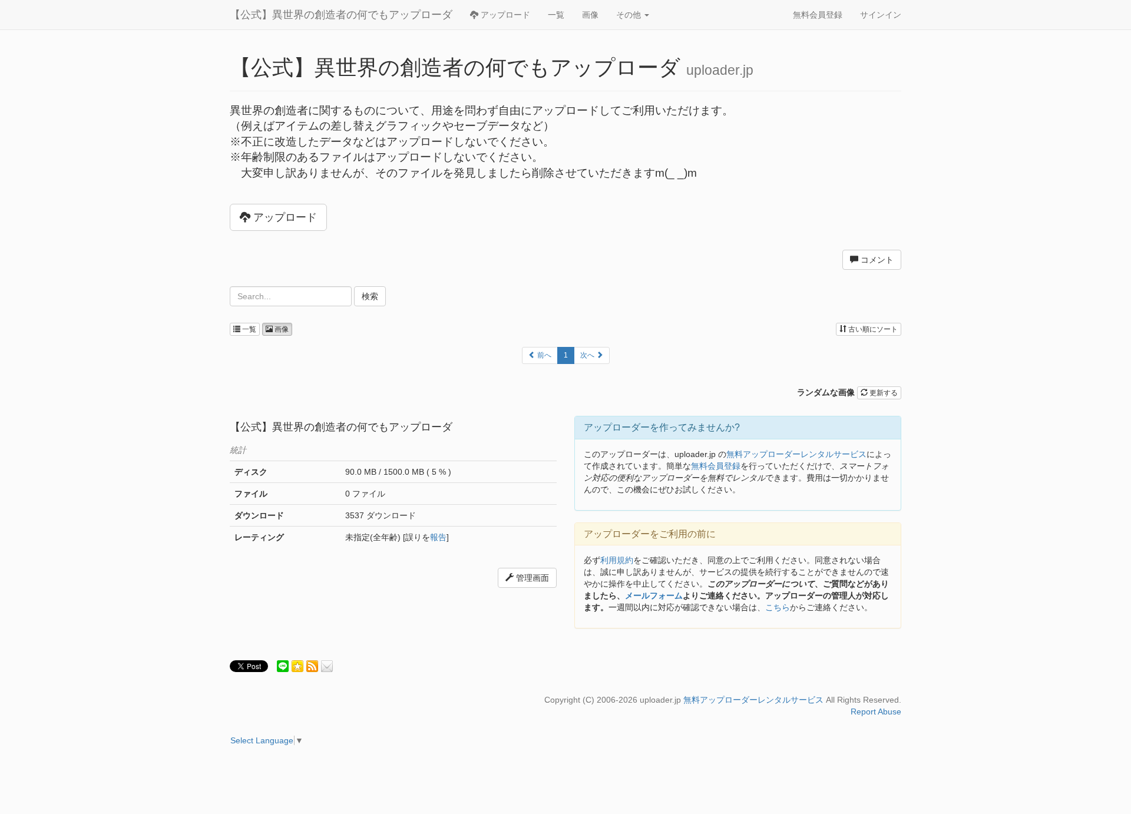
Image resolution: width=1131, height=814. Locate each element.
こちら (777, 607)
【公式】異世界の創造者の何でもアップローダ (341, 15)
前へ (543, 355)
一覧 (556, 14)
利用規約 (616, 560)
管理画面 (531, 578)
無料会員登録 (817, 14)
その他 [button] (629, 14)
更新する (883, 393)
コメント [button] (876, 259)
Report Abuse (876, 711)
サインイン (880, 14)
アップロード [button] (283, 217)
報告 (438, 537)
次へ (588, 355)
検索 (370, 296)
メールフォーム (654, 595)
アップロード (504, 14)
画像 (590, 14)
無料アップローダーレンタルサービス (796, 454)
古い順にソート (872, 329)
